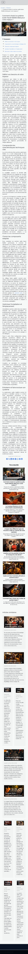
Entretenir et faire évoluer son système (13, 51)
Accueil (2, 7)
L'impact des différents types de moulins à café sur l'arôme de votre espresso (14, 530)
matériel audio (19, 293)
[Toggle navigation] (3, 2)
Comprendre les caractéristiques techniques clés (15, 44)
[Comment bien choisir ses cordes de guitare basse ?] (14, 590)
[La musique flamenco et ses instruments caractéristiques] (14, 498)
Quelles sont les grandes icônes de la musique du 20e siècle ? (14, 553)
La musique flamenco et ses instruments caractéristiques (14, 506)
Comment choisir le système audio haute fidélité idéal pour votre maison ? (14, 483)
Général (8, 7)
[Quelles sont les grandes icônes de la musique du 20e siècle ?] (14, 545)
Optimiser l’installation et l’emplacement (13, 49)
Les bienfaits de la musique (21, 825)
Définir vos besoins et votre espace (12, 41)
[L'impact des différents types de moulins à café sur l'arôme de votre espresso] (14, 521)
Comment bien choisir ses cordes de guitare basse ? (14, 599)
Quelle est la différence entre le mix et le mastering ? (14, 759)
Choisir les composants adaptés (12, 46)
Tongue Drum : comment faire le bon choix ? (13, 795)
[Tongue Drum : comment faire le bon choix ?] (14, 790)
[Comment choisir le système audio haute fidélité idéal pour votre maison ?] (14, 474)
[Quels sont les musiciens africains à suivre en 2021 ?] (14, 567)
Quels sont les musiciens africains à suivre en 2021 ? (14, 576)
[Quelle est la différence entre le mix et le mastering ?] (14, 755)
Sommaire (7, 39)
